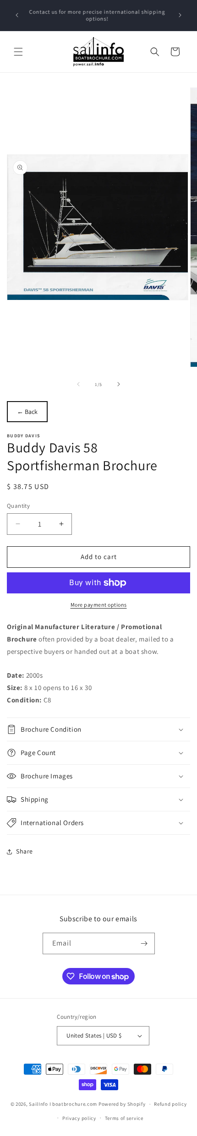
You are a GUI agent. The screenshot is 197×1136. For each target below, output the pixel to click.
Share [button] (24, 851)
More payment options (99, 604)
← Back (27, 412)
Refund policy (170, 1104)
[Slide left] (78, 384)
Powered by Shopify (122, 1104)
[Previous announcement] (17, 15)
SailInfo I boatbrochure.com (63, 1104)
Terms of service (124, 1118)
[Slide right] (119, 384)
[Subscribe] (144, 943)
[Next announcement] (180, 15)
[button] (18, 52)
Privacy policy (79, 1118)
